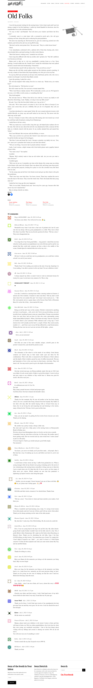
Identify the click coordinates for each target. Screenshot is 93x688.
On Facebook (67, 674)
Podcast (57, 3)
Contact (82, 3)
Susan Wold (18, 600)
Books (62, 3)
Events (72, 3)
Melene (17, 397)
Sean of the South (12, 11)
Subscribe (12, 682)
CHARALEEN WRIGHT (22, 283)
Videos (52, 3)
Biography (43, 3)
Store (48, 3)
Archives (77, 3)
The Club (45, 202)
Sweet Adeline (13, 202)
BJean (16, 613)
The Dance (29, 202)
